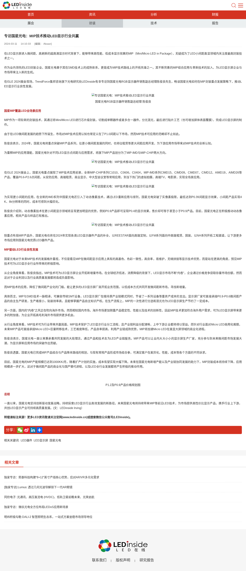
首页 (31, 14)
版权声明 (123, 560)
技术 (154, 23)
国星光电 (55, 440)
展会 (31, 23)
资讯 (92, 14)
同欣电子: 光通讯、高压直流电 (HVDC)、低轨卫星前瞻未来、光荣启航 (49, 497)
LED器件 (26, 440)
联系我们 (99, 560)
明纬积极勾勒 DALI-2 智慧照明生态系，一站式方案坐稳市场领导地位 (48, 516)
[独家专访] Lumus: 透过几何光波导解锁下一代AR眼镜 (38, 487)
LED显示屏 (41, 440)
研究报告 (147, 560)
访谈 (92, 23)
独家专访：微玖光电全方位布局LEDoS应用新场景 (36, 507)
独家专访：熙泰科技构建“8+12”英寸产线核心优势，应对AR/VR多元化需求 (51, 477)
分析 (154, 14)
